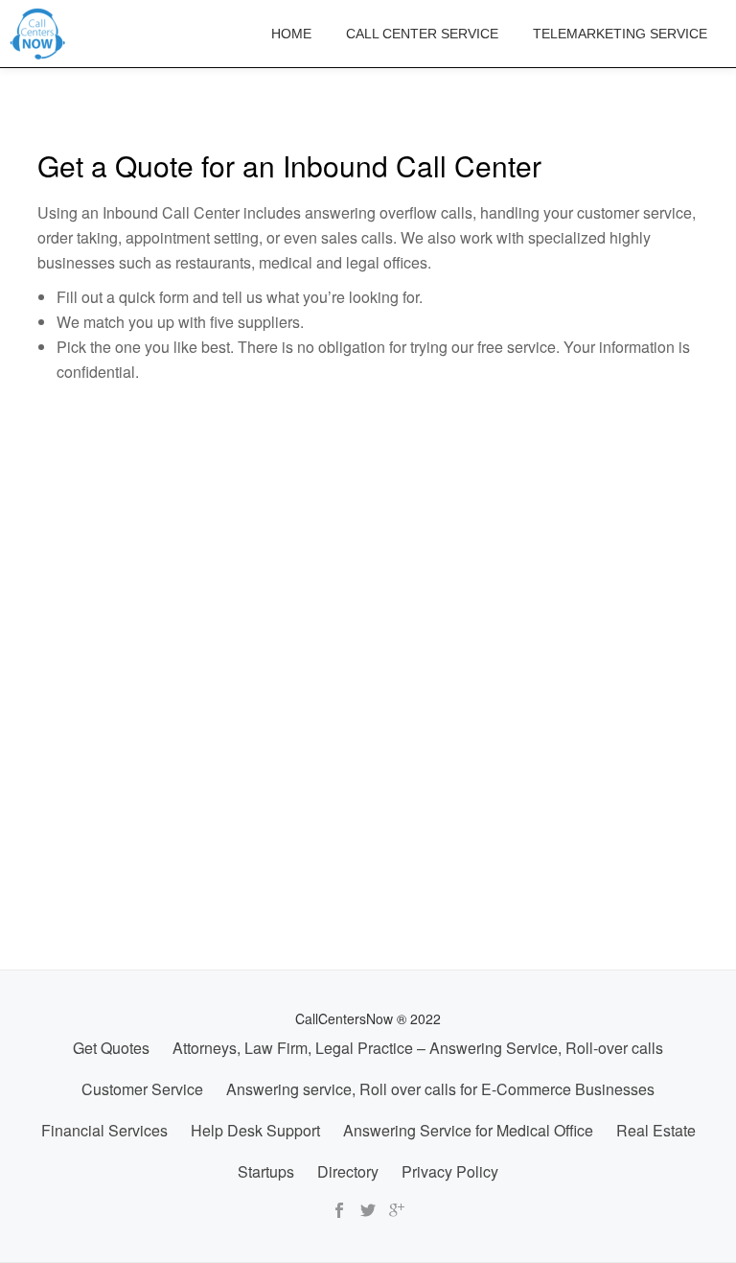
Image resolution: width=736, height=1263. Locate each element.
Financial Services (104, 1130)
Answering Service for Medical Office (468, 1130)
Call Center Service (422, 33)
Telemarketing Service (620, 33)
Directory (348, 1171)
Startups (266, 1171)
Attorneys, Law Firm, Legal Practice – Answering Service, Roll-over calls (417, 1048)
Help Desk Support (255, 1130)
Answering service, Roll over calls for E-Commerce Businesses (440, 1089)
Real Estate (656, 1130)
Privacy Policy (450, 1171)
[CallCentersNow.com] (41, 33)
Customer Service (142, 1089)
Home (291, 33)
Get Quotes (111, 1048)
